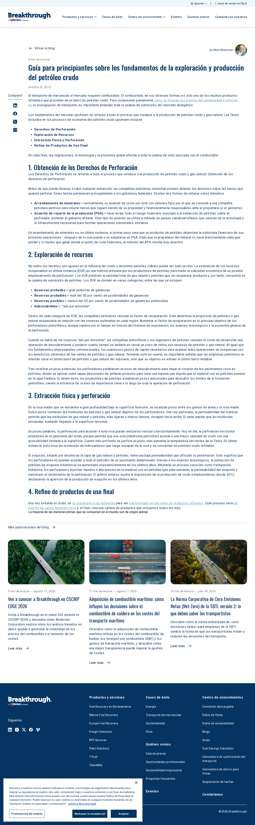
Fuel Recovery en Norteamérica (110, 706)
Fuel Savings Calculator (218, 748)
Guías (206, 740)
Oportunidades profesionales (165, 762)
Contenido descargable (217, 706)
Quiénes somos (198, 17)
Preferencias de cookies (26, 813)
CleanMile (95, 765)
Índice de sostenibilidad (218, 723)
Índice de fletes (212, 715)
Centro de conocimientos (222, 697)
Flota (149, 731)
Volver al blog (44, 48)
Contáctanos (212, 794)
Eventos (176, 17)
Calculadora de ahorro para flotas (220, 771)
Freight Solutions (100, 731)
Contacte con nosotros (231, 17)
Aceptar (124, 813)
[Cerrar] (136, 782)
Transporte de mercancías (163, 715)
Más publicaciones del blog (28, 527)
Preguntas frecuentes (161, 778)
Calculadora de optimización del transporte (223, 759)
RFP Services (98, 740)
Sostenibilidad (155, 723)
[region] (73, 800)
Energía (151, 706)
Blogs (206, 731)
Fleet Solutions (99, 748)
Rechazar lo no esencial (90, 813)
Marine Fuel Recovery (103, 715)
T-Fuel (93, 756)
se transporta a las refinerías (93, 503)
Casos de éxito (112, 17)
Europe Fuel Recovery (103, 723)
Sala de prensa (156, 753)
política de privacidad (82, 803)
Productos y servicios (107, 697)
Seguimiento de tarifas (217, 781)
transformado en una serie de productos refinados (166, 503)
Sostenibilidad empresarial (164, 770)
